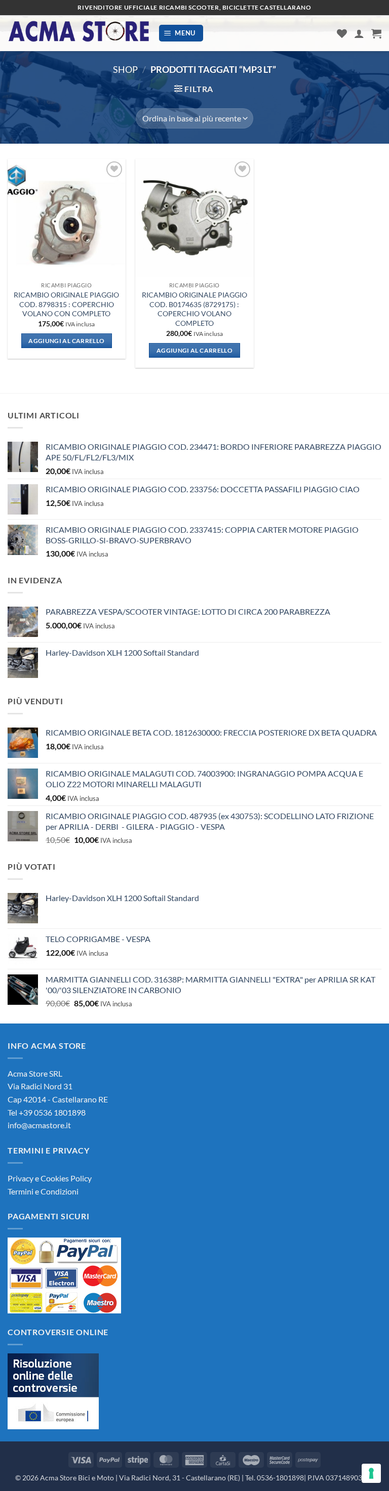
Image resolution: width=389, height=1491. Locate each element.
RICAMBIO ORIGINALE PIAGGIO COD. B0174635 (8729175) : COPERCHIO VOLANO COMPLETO (194, 308)
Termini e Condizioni (43, 1191)
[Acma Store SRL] (79, 33)
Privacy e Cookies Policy (50, 1178)
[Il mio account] (359, 33)
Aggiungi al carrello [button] (66, 340)
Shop (125, 69)
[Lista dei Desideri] (342, 33)
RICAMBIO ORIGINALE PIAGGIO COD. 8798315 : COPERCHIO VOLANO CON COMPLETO (66, 304)
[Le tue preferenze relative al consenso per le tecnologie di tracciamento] (371, 1473)
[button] (181, 33)
